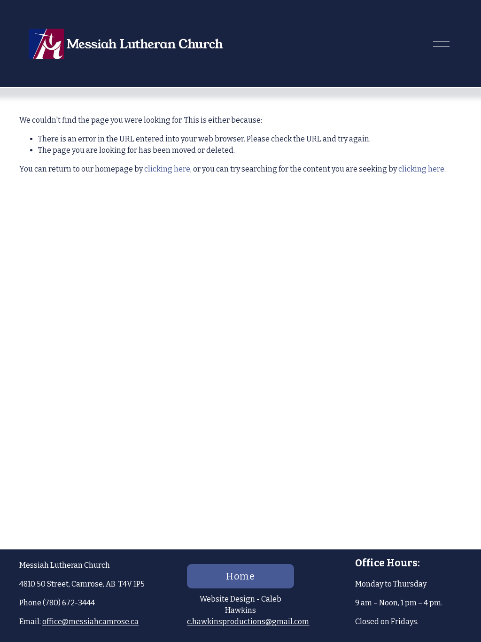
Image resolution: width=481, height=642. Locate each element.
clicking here (167, 168)
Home (241, 576)
